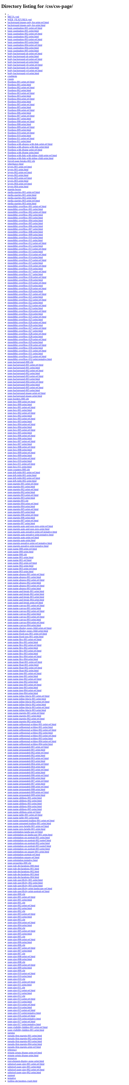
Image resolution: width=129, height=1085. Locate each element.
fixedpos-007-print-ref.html (21, 115)
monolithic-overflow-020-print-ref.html (27, 288)
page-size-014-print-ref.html (21, 1004)
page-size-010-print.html (20, 976)
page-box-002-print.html (20, 416)
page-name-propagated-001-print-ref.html (28, 747)
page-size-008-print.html (20, 959)
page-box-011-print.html (20, 466)
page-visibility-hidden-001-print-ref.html (28, 1027)
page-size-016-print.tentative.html (24, 1018)
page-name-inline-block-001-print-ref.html (28, 696)
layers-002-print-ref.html (20, 172)
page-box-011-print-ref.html (21, 464)
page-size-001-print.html (20, 900)
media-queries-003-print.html (22, 203)
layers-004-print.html (18, 186)
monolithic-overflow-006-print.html (25, 226)
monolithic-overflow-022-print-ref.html (27, 299)
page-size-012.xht (16, 996)
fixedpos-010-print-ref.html (21, 132)
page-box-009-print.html (20, 455)
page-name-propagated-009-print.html (26, 795)
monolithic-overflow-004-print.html (25, 220)
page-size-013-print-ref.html (21, 999)
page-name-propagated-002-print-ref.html (28, 752)
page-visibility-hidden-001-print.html (26, 1030)
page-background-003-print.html (24, 379)
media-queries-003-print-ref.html (24, 200)
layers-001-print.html (18, 169)
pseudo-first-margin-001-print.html (25, 1035)
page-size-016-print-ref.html (21, 1016)
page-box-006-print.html (20, 438)
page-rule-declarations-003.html (23, 874)
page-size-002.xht (16, 911)
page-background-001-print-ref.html (25, 365)
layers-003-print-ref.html (20, 178)
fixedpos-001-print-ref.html (21, 82)
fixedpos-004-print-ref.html (21, 98)
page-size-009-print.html (20, 967)
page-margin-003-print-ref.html (23, 495)
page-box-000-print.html (20, 404)
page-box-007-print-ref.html (21, 441)
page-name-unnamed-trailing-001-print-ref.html (31, 820)
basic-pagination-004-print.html (23, 48)
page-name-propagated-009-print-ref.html (28, 792)
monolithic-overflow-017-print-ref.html (27, 271)
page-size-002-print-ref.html (21, 905)
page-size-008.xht (16, 962)
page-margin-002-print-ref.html (23, 489)
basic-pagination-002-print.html (23, 36)
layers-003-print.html (18, 181)
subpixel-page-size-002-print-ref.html (26, 1069)
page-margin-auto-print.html (21, 540)
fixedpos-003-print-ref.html (21, 93)
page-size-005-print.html (20, 933)
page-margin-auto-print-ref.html (23, 537)
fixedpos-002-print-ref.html (21, 87)
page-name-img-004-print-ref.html (24, 690)
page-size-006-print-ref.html (21, 939)
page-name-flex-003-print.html (23, 653)
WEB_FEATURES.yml (20, 19)
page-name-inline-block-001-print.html (27, 699)
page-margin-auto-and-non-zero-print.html (28, 529)
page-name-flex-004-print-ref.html (24, 656)
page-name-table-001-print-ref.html (25, 815)
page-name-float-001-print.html (23, 665)
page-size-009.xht (16, 970)
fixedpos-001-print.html (19, 84)
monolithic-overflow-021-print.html (25, 297)
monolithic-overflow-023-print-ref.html (27, 305)
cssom (11, 79)
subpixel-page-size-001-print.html (24, 1067)
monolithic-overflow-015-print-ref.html (27, 260)
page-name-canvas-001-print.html (24, 608)
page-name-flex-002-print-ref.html (24, 645)
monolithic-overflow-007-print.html (25, 229)
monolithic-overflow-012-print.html (25, 246)
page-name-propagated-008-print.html (26, 789)
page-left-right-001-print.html (22, 475)
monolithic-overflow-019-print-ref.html (27, 282)
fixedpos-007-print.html (19, 118)
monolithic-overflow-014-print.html (25, 257)
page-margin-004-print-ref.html (23, 503)
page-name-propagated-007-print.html (26, 783)
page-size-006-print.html (20, 942)
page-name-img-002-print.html (23, 682)
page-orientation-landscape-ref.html (25, 832)
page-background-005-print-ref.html (25, 387)
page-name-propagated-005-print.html (26, 772)
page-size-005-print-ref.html (21, 931)
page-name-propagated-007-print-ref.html (28, 781)
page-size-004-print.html (20, 925)
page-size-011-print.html (20, 984)
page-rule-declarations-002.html (23, 871)
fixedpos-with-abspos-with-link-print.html (28, 147)
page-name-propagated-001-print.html (26, 749)
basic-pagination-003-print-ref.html (25, 39)
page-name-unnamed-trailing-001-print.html (29, 823)
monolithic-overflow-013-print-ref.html (27, 249)
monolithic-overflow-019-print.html (25, 285)
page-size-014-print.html (20, 1007)
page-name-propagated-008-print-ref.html (28, 786)
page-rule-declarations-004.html (23, 877)
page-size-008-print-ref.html (21, 956)
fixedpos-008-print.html (19, 124)
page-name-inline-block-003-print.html (27, 710)
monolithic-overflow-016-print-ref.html (27, 265)
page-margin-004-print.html (21, 506)
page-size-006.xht (16, 945)
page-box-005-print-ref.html (21, 430)
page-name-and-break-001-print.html (26, 591)
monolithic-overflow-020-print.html (25, 291)
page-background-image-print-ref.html (26, 393)
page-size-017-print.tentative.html (24, 1024)
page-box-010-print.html (20, 461)
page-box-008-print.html (20, 449)
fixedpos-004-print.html (19, 101)
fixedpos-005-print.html (19, 107)
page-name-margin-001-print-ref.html (26, 713)
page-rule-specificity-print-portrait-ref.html (28, 891)
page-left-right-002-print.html (22, 481)
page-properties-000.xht (19, 863)
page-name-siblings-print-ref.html (24, 812)
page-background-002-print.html (24, 373)
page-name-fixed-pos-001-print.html (25, 636)
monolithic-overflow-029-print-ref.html (27, 339)
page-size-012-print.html (20, 993)
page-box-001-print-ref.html (21, 407)
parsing (11, 1033)
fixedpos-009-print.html (19, 130)
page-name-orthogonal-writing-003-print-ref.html (32, 735)
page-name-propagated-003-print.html (26, 761)
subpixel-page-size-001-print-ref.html (26, 1064)
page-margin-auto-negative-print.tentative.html (30, 534)
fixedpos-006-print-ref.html (21, 110)
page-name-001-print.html (20, 557)
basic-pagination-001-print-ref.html (25, 28)
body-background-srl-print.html (23, 62)
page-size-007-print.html (20, 950)
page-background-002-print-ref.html (25, 370)
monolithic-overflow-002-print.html (25, 215)
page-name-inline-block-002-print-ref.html (28, 701)
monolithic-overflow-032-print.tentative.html (30, 359)
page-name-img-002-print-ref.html (24, 679)
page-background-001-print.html (24, 367)
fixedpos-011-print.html (19, 141)
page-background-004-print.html (24, 384)
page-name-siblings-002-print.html (25, 800)
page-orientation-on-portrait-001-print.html (29, 837)
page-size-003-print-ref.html (21, 914)
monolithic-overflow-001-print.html (25, 209)
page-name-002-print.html (20, 566)
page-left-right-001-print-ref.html (24, 472)
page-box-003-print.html (20, 421)
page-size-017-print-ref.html (21, 1021)
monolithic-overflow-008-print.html (25, 232)
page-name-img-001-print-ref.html (24, 673)
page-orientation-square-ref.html (23, 857)
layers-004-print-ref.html (20, 183)
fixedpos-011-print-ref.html (21, 138)
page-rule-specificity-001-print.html (25, 880)
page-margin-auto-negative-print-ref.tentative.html (32, 532)
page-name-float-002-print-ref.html (25, 667)
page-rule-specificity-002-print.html (25, 883)
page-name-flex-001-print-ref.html (24, 639)
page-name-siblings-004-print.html (25, 806)
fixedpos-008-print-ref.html (21, 121)
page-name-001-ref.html (19, 560)
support (11, 1075)
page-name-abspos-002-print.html (24, 582)
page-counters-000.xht (19, 469)
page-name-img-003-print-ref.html (24, 684)
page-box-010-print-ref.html (21, 458)
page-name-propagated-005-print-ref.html (28, 769)
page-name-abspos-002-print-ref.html (26, 580)
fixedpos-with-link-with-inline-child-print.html (30, 158)
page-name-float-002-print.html (23, 670)
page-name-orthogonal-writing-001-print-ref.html (32, 724)
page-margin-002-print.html (21, 492)
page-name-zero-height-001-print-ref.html (28, 826)
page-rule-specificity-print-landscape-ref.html (30, 888)
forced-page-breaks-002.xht (21, 161)
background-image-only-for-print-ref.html (28, 22)
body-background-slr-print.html (23, 56)
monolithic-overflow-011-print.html (25, 240)
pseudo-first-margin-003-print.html (25, 1041)
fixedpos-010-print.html (19, 135)
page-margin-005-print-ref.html (23, 509)
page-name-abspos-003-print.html (24, 588)
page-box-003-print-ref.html (21, 418)
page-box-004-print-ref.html (21, 424)
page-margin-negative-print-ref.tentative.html (30, 543)
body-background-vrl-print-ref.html (25, 70)
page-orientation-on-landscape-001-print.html (30, 834)
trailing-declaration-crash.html (22, 1081)
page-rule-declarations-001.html (23, 868)
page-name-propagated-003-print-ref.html (28, 758)
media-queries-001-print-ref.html (24, 192)
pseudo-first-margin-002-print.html (25, 1038)
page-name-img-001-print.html (23, 676)
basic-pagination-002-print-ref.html (25, 33)
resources (12, 1058)
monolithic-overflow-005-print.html (25, 223)
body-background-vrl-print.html (23, 73)
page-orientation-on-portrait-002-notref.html (29, 840)
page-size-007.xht (16, 953)
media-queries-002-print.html (22, 198)
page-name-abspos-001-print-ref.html (26, 574)
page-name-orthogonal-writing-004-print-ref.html (32, 741)
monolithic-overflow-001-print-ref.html (27, 206)
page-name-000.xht (17, 554)
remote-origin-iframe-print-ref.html (25, 1052)
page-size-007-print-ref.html (21, 948)
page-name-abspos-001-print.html (24, 577)
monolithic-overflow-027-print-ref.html (27, 328)
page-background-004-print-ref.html (25, 382)
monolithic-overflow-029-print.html (25, 342)
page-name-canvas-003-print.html (24, 619)
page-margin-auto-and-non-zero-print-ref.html (30, 526)
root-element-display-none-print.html (26, 1061)
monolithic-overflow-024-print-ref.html (27, 311)
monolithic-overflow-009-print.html (25, 234)
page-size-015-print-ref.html (21, 1010)
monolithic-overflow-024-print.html (25, 314)
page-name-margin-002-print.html (24, 721)
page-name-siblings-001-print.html (25, 798)
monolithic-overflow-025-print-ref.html (27, 316)
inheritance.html (15, 164)
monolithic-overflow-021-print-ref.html (27, 294)
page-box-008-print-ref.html (21, 447)
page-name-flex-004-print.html (23, 659)
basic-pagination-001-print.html (23, 31)
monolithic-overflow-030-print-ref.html (27, 345)
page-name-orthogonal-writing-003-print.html (30, 738)
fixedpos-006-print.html (19, 113)
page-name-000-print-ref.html (22, 549)
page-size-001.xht (16, 902)
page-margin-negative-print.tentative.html (28, 546)
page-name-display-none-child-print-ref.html (29, 628)
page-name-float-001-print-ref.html (25, 662)
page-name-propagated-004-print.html (26, 766)
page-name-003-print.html (20, 571)
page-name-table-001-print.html (23, 817)
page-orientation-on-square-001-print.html (28, 851)
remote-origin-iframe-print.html (23, 1055)
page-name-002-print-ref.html (22, 563)
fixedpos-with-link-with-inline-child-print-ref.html (32, 155)
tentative (12, 1078)
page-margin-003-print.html (21, 498)
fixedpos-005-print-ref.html (21, 104)
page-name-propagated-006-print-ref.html (28, 775)
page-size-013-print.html (20, 1001)
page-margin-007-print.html (21, 523)
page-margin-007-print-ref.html (23, 520)
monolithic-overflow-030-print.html (25, 348)
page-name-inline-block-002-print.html (27, 704)
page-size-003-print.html (20, 916)
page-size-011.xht (16, 987)
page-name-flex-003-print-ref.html (24, 650)
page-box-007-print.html (20, 444)
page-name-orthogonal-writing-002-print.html (30, 733)
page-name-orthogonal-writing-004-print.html (30, 744)
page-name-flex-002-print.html (23, 648)
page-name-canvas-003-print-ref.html (26, 616)
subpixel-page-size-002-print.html (24, 1072)
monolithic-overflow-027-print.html (25, 331)
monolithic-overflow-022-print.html (25, 302)
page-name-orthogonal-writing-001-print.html (30, 727)
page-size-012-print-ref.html (21, 990)
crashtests (12, 76)
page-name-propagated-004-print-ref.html (28, 764)
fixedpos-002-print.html (19, 90)
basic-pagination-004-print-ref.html (25, 45)
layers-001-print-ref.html (20, 166)
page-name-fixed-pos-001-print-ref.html (27, 633)
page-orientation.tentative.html (23, 860)
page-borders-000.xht (18, 399)
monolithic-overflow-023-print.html (25, 308)
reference (12, 1050)
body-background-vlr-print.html (23, 67)
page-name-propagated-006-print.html (26, 778)
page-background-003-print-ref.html (25, 376)
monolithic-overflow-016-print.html (25, 268)
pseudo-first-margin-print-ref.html (24, 1047)
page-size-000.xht (16, 894)
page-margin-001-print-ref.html (23, 483)
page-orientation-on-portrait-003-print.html (29, 849)
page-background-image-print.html (25, 396)
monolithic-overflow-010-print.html (25, 237)
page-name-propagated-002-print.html (26, 755)
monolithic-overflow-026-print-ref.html (27, 322)
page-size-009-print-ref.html (21, 965)
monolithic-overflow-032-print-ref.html (27, 356)
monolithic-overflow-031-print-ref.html (27, 350)
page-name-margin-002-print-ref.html (26, 718)
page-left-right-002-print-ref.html (24, 478)
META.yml (13, 16)
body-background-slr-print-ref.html (25, 53)
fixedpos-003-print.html (19, 96)
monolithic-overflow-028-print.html (25, 336)
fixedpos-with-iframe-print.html (23, 152)
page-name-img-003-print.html (23, 687)
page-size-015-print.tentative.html (24, 1013)
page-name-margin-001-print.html (24, 716)
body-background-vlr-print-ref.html (25, 65)
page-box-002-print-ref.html (21, 413)
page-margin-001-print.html (21, 486)
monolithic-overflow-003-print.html (25, 217)
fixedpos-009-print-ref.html (21, 127)
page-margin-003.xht (18, 500)
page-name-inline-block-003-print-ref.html (28, 707)
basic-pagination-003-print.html (23, 42)
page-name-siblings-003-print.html (25, 803)
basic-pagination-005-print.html (23, 50)
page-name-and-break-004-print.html (26, 599)
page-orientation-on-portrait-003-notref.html (29, 846)
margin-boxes (14, 189)
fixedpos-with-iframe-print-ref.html (25, 149)
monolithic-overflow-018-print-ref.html (27, 277)
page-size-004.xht (16, 928)
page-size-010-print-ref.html (21, 973)
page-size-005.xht (16, 936)
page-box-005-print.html (20, 432)
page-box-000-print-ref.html (21, 401)
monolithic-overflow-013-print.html (25, 251)
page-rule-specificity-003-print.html (25, 885)
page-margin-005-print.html (21, 512)
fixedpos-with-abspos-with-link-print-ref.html (30, 144)
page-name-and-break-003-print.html (26, 597)
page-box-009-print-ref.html (21, 452)
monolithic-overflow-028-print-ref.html (27, 333)
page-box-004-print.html (20, 427)
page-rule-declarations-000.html (23, 866)
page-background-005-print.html (24, 390)
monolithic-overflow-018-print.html (25, 280)
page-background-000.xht (20, 362)
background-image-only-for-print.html (26, 25)
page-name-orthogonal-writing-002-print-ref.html (32, 730)
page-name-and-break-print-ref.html (25, 602)
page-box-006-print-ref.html (21, 435)
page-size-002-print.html (20, 908)
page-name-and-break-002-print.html (26, 594)
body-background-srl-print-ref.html (25, 59)
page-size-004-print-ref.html (21, 922)
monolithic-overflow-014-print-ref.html (27, 254)
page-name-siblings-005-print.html (25, 809)
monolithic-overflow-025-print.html (25, 319)
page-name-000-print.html (20, 551)
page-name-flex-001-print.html (23, 642)
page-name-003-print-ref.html (22, 568)
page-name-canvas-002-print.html (24, 614)
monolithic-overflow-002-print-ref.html (27, 212)
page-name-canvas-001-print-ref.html (26, 605)
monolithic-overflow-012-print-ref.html (27, 243)
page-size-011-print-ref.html (21, 982)
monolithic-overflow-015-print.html (25, 263)
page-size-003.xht (16, 919)
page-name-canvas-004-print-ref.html (26, 622)
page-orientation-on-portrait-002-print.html (29, 843)
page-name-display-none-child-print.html (28, 631)
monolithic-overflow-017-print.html (25, 274)
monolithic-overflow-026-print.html (25, 325)
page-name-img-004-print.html (23, 693)
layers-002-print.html (18, 175)
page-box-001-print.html (20, 410)
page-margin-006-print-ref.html (23, 515)
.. (8, 14)
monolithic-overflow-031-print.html (25, 353)
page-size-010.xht (16, 979)
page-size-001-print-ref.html (21, 897)
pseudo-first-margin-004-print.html (25, 1044)
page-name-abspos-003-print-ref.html (26, 585)
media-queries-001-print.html (22, 195)
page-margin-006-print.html (21, 517)
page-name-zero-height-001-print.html (26, 829)
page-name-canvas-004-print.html (24, 625)
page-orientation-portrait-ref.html (24, 854)
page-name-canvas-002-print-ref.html (26, 611)
